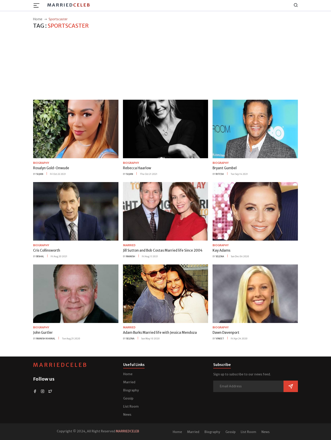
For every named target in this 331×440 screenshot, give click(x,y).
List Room (131, 406)
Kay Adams (221, 250)
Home (127, 374)
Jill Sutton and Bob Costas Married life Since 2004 (162, 250)
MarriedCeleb (60, 364)
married (129, 245)
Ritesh (220, 174)
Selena (220, 256)
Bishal (40, 256)
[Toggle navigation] (38, 5)
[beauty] (75, 128)
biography (41, 163)
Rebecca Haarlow (137, 168)
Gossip (128, 398)
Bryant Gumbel (225, 168)
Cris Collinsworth (46, 250)
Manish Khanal (45, 338)
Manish (130, 256)
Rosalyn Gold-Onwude (51, 168)
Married (69, 5)
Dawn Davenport (226, 332)
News (127, 415)
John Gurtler (43, 332)
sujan (39, 174)
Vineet (220, 338)
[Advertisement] (165, 64)
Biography (131, 390)
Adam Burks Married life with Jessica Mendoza (160, 332)
